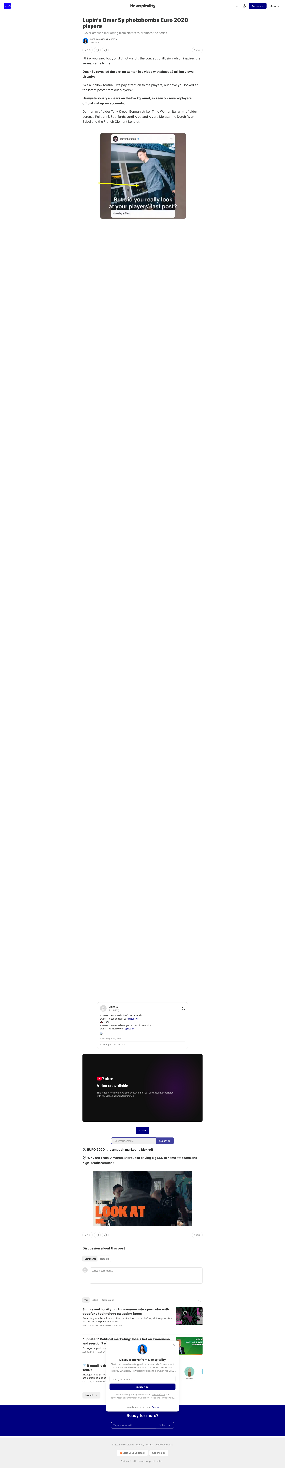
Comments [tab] (90, 1258)
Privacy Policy (167, 1397)
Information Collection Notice (141, 1397)
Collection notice (164, 1444)
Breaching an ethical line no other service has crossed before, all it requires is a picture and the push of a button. (127, 1319)
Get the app (158, 1452)
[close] (174, 1345)
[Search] (237, 6)
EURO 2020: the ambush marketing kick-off (120, 1149)
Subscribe (258, 6)
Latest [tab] (95, 1300)
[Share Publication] (244, 6)
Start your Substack (134, 1452)
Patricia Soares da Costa (103, 39)
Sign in (274, 6)
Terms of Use (158, 1394)
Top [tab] (86, 1300)
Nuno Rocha (102, 1382)
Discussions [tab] (108, 1300)
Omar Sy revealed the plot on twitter (109, 72)
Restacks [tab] (104, 1258)
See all (89, 1395)
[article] (142, 1319)
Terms (149, 1444)
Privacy (140, 1444)
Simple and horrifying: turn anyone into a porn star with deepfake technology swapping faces (125, 1311)
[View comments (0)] (97, 50)
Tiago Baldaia (104, 1352)
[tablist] (96, 1259)
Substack (126, 1461)
